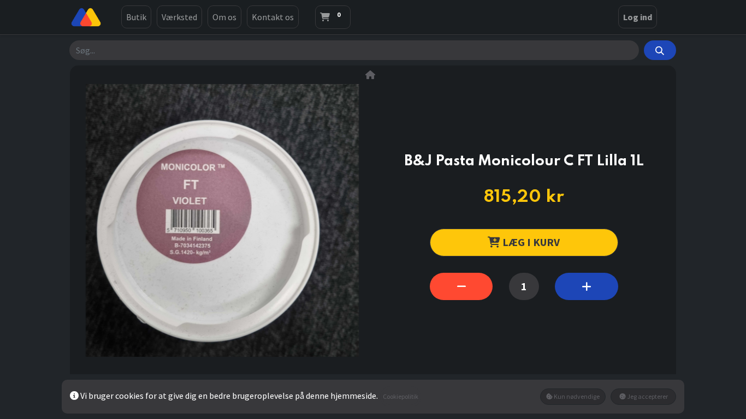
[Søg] (660, 50)
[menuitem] (136, 16)
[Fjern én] (461, 286)
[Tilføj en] (586, 286)
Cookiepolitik (400, 396)
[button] (524, 242)
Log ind (637, 16)
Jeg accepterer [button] (647, 396)
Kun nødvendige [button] (576, 396)
